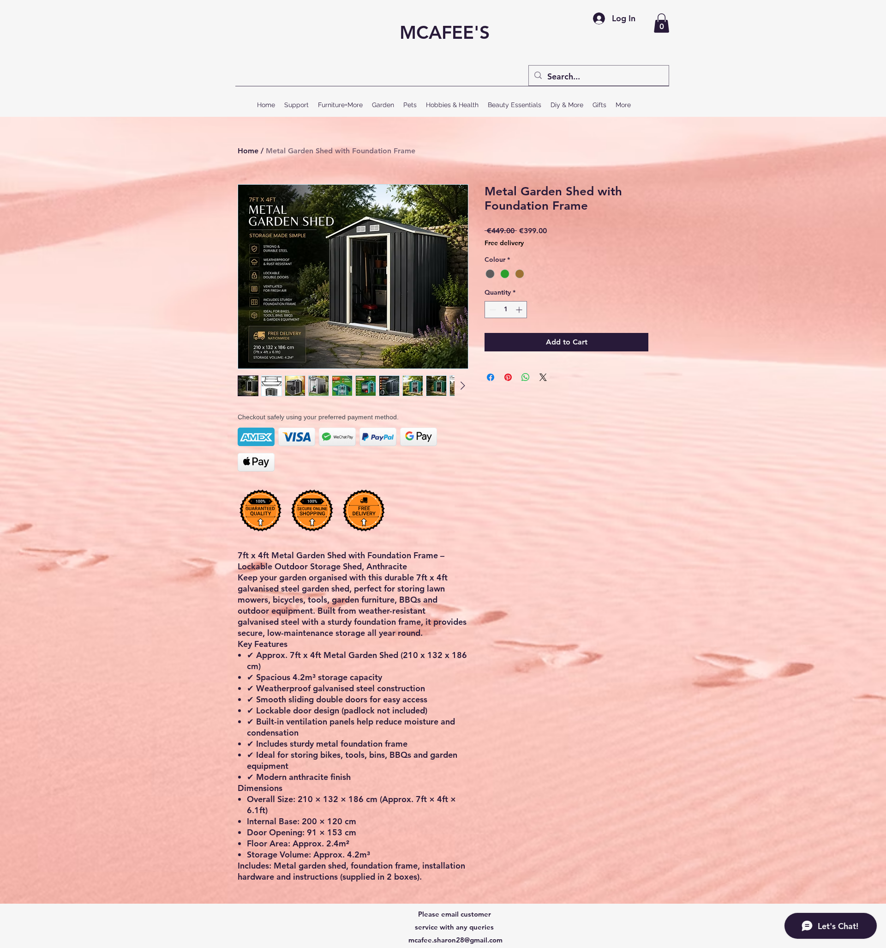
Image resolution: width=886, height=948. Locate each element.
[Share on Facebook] (490, 377)
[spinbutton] (505, 310)
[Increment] (520, 310)
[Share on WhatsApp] (525, 377)
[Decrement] (491, 310)
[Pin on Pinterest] (508, 377)
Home (248, 150)
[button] (661, 23)
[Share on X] (543, 377)
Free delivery (504, 243)
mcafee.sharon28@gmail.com (455, 940)
